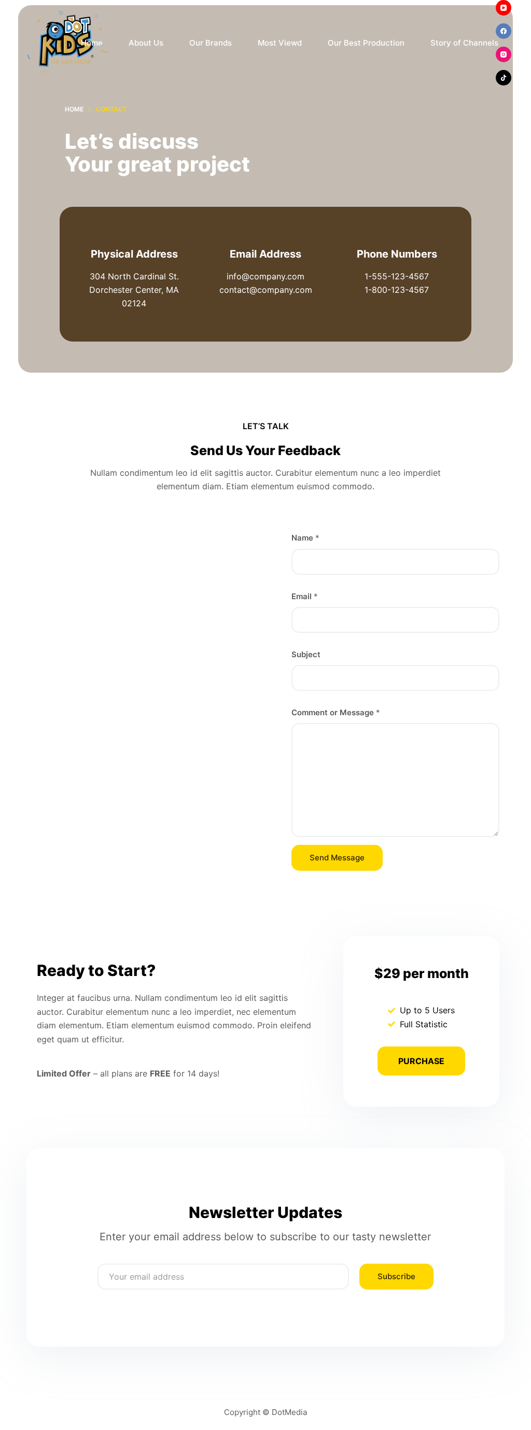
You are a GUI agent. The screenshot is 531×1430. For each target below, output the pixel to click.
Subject (305, 654)
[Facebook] (503, 31)
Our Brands (210, 43)
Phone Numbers (397, 254)
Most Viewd (280, 43)
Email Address (265, 254)
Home (92, 43)
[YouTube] (503, 8)
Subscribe (396, 1276)
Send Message (337, 857)
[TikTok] (503, 78)
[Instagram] (503, 54)
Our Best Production (366, 43)
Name (305, 538)
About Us (146, 43)
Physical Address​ (134, 254)
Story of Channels (464, 43)
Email (304, 596)
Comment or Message (335, 712)
